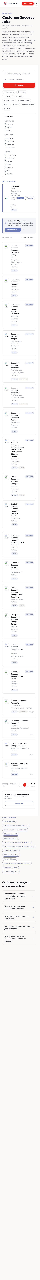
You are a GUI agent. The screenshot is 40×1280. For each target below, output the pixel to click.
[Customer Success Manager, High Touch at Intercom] (19, 653)
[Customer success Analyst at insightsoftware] (19, 343)
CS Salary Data (9, 821)
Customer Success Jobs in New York (17, 842)
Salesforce (14, 316)
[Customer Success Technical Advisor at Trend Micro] (19, 422)
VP (8, 170)
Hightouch (14, 570)
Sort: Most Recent (28, 238)
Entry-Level (11, 155)
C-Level (10, 173)
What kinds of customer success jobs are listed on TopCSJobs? (19, 895)
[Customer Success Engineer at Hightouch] (19, 570)
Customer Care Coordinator (13, 188)
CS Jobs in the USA (11, 834)
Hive (12, 768)
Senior (8, 96)
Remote (10, 124)
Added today (10, 100)
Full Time (22, 92)
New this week (24, 100)
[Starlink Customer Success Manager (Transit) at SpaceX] (19, 514)
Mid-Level (10, 158)
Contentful (14, 545)
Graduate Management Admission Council (15, 196)
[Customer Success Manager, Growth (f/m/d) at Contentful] (19, 544)
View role (30, 198)
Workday (14, 287)
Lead (9, 164)
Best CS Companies (11, 872)
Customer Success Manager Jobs (16, 826)
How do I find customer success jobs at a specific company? (19, 938)
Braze (13, 599)
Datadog (14, 626)
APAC (17, 105)
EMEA (7, 105)
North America (29, 105)
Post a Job (28, 4)
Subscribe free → (13, 230)
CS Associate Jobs (10, 867)
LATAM (8, 109)
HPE (12, 257)
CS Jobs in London (10, 838)
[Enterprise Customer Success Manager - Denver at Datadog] (19, 625)
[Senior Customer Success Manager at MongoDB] (19, 486)
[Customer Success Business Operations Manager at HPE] (19, 258)
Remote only (10, 92)
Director (10, 167)
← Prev (19, 785)
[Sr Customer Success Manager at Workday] (19, 727)
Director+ (19, 96)
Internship (10, 147)
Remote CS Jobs (10, 859)
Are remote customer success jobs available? (19, 927)
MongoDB (14, 486)
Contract (10, 144)
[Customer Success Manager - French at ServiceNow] (19, 749)
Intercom (14, 654)
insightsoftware (16, 341)
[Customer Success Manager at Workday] (19, 287)
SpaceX (13, 516)
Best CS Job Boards (11, 851)
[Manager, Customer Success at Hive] (19, 769)
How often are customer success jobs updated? (19, 907)
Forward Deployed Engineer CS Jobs (17, 863)
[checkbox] (5, 124)
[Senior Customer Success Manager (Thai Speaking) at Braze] (19, 596)
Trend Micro (15, 422)
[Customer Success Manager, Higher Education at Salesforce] (19, 315)
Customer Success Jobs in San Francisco (19, 846)
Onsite (9, 130)
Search (20, 85)
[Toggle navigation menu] (36, 4)
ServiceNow (15, 748)
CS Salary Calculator (11, 855)
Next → (33, 785)
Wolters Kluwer (16, 705)
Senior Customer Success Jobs (15, 830)
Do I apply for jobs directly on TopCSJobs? (19, 917)
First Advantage (16, 370)
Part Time (10, 141)
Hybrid (9, 127)
